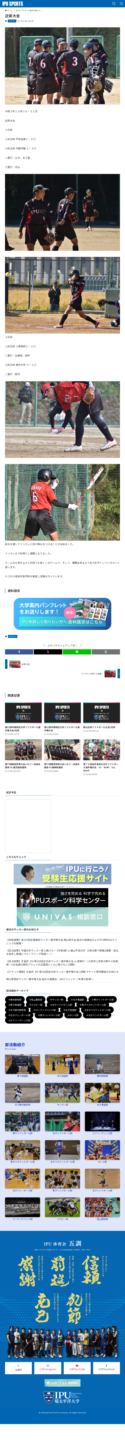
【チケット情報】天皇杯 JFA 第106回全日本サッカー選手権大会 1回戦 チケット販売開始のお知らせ (62, 971)
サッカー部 (62, 1104)
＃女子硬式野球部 (17, 1010)
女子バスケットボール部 (62, 1161)
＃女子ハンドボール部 (97, 1015)
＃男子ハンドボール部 (49, 1015)
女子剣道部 (62, 1075)
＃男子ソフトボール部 (103, 999)
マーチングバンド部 (23, 1219)
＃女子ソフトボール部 (61, 1004)
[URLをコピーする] (106, 651)
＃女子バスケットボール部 (97, 1010)
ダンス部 (102, 1161)
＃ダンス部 (73, 1015)
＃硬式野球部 (14, 999)
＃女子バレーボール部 (19, 1015)
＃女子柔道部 (77, 999)
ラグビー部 (62, 1219)
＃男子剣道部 (14, 1004)
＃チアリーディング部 (19, 1020)
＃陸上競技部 (35, 999)
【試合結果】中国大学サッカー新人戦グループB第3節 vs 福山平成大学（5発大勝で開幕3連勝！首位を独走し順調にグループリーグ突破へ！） (62, 952)
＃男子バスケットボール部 (93, 1004)
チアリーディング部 (102, 1133)
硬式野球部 (102, 1075)
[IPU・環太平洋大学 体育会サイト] (12, 3)
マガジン (12, 21)
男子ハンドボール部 (62, 1190)
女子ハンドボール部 (102, 1190)
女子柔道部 (102, 1104)
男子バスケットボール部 (23, 1161)
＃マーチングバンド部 (45, 1010)
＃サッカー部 (56, 999)
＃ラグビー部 (35, 1004)
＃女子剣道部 (69, 1010)
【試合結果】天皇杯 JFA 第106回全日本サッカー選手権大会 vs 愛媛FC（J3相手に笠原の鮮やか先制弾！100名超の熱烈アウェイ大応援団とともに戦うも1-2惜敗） (62, 962)
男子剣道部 (22, 1075)
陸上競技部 (102, 1219)
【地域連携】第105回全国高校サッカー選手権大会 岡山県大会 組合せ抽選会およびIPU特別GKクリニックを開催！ (61, 941)
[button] (114, 3)
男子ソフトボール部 (22, 1133)
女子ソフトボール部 (62, 1133)
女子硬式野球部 (22, 1104)
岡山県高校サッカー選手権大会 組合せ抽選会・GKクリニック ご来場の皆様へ (49, 979)
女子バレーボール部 (22, 1190)
